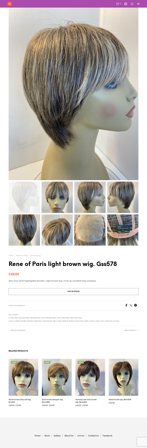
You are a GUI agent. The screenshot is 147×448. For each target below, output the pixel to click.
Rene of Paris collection (72, 321)
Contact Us (93, 435)
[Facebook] (127, 305)
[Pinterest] (136, 305)
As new (16, 321)
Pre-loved (57, 321)
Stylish (116, 321)
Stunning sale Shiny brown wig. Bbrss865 (86, 400)
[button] (118, 3)
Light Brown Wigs (48, 318)
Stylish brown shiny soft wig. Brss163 (20, 400)
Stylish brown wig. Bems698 (120, 399)
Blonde (23, 321)
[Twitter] (132, 305)
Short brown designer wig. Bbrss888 (52, 400)
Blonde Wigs (24, 318)
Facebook (107, 435)
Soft (102, 321)
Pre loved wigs (63, 318)
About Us (69, 435)
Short (91, 321)
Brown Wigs (35, 256)
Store (47, 435)
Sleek (97, 321)
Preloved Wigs (22, 256)
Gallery (57, 435)
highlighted (47, 321)
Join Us (80, 435)
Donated (37, 321)
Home (11, 256)
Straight (109, 321)
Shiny (86, 321)
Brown (30, 321)
